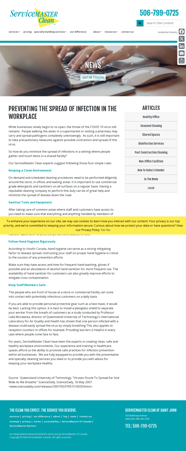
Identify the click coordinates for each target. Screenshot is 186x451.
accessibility (51, 421)
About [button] (96, 31)
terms (37, 421)
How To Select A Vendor (151, 170)
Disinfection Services (151, 143)
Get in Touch (93, 77)
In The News (151, 179)
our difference (78, 31)
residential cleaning (168, 32)
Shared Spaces (151, 134)
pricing (27, 31)
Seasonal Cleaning (151, 126)
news (73, 416)
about (56, 416)
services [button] (14, 31)
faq (65, 416)
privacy (26, 421)
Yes (103, 230)
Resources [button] (110, 31)
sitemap (14, 421)
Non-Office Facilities (151, 161)
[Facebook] (181, 31)
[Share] (181, 60)
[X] (181, 38)
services (14, 416)
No (108, 230)
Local (151, 188)
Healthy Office (151, 117)
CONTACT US (85, 416)
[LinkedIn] (181, 46)
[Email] (181, 53)
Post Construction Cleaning (151, 152)
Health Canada (36, 249)
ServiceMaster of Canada (76, 421)
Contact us (127, 31)
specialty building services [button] (49, 31)
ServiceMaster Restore (22, 425)
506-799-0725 (159, 13)
